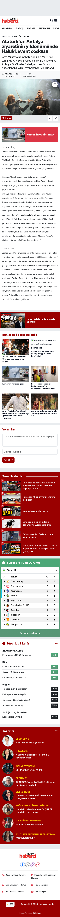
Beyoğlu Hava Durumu (16, 875)
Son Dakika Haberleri (14, 892)
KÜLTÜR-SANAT (21, 37)
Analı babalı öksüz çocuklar (30, 743)
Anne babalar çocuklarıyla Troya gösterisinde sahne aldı (44, 413)
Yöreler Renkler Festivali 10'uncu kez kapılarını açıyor (14, 359)
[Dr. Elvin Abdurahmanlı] (8, 822)
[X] (27, 864)
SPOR (56, 28)
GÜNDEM (7, 28)
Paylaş (8, 118)
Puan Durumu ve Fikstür (15, 885)
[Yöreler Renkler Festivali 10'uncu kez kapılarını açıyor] (15, 347)
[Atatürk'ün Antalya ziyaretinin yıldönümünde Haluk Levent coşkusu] (30, 97)
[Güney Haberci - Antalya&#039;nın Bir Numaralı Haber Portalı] (12, 20)
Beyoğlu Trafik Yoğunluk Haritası (43, 876)
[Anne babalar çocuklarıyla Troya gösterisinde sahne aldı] (44, 401)
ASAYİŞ (19, 28)
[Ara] (51, 20)
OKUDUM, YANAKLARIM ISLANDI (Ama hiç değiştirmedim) (35, 783)
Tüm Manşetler (41, 885)
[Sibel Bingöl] (8, 795)
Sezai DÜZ (21, 778)
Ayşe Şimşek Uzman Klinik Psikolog (35, 834)
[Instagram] (32, 864)
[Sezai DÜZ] (8, 782)
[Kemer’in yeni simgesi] (15, 374)
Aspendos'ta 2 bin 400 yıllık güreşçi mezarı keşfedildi (42, 353)
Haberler (6, 37)
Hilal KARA (21, 751)
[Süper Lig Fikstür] (56, 643)
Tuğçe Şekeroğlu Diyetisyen (32, 806)
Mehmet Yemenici (25, 766)
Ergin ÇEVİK (22, 739)
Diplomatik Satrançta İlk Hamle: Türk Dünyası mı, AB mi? (34, 797)
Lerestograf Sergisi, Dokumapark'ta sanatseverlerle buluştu (43, 386)
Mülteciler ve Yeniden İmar (30, 824)
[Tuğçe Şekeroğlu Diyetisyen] (8, 809)
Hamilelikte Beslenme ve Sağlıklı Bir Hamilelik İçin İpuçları (34, 811)
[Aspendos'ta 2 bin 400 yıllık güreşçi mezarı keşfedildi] (44, 344)
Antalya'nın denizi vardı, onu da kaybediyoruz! (32, 756)
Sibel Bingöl (23, 792)
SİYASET (31, 28)
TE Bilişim (37, 913)
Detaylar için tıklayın (30, 633)
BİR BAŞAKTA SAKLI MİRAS (29, 770)
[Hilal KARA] (8, 754)
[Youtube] (37, 864)
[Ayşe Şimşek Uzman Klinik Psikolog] (8, 836)
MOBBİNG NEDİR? (25, 838)
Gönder (8, 460)
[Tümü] (56, 731)
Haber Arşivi (40, 892)
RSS (11, 904)
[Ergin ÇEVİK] (8, 741)
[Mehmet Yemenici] (8, 768)
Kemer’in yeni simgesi (13, 384)
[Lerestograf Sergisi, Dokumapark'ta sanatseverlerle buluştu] (44, 374)
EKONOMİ (44, 28)
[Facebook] (22, 864)
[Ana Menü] (55, 20)
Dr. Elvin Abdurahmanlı (29, 821)
